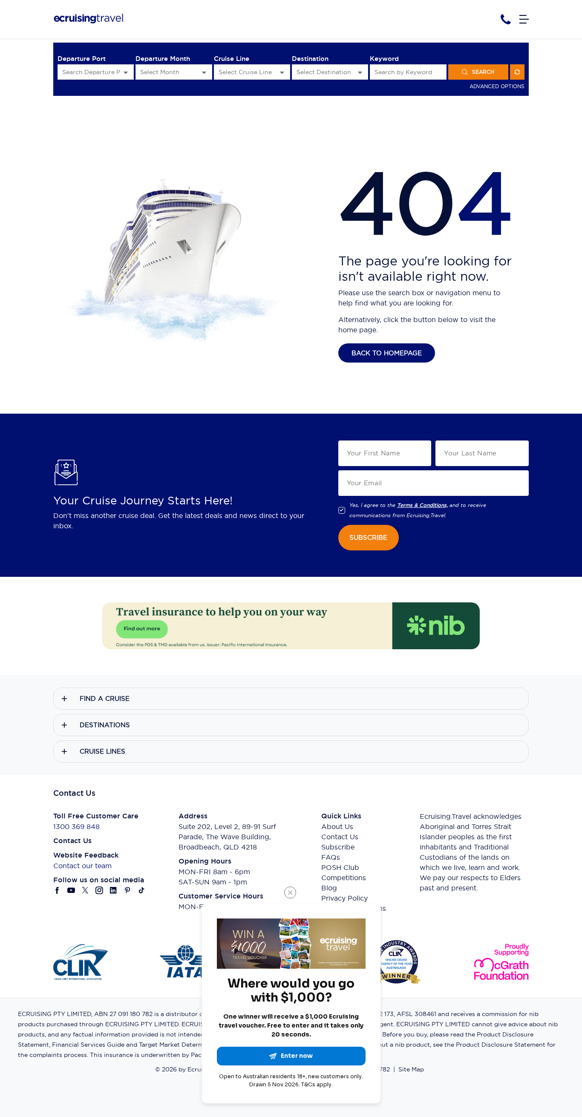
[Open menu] (524, 19)
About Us (337, 826)
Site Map (411, 1069)
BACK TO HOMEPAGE (387, 353)
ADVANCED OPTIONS (497, 86)
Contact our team (82, 865)
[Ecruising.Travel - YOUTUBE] (71, 890)
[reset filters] (517, 72)
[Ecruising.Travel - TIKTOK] (142, 890)
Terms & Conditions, (422, 505)
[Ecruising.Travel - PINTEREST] (128, 890)
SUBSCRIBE (368, 537)
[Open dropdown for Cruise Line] (282, 72)
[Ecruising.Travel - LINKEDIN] (114, 890)
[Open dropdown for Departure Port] (125, 72)
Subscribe (337, 847)
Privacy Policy (344, 898)
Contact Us (339, 836)
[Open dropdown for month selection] (204, 72)
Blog (329, 888)
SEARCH (483, 72)
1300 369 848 (76, 826)
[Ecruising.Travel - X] (85, 890)
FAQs (330, 857)
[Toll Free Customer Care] (506, 19)
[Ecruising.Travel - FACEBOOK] (57, 890)
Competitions (343, 877)
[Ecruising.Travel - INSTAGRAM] (99, 890)
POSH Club (340, 867)
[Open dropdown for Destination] (360, 72)
